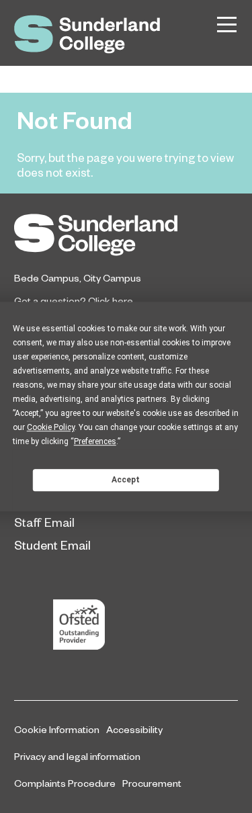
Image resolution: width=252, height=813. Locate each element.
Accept (126, 479)
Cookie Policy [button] (51, 427)
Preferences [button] (95, 441)
